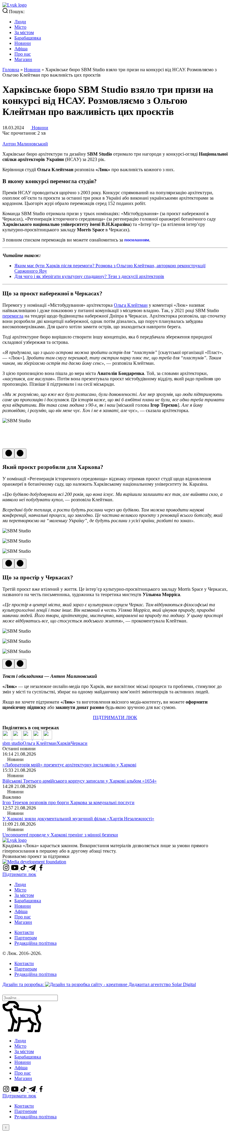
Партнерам (25, 937)
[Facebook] (7, 737)
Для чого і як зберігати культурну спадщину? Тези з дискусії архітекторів (89, 276)
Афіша (21, 48)
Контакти (24, 932)
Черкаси (79, 743)
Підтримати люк (19, 874)
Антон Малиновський (25, 143)
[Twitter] (18, 737)
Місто (20, 27)
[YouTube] (15, 868)
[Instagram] (6, 868)
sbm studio (12, 743)
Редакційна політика (35, 943)
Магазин (23, 59)
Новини (22, 43)
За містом (24, 32)
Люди (20, 21)
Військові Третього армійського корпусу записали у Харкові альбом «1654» (79, 780)
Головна (10, 69)
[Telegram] (38, 737)
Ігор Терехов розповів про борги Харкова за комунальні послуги (68, 802)
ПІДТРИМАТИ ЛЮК (115, 717)
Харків (64, 743)
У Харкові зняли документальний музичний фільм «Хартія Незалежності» (78, 818)
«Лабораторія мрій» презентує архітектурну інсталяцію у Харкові (69, 764)
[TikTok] (24, 868)
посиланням (136, 239)
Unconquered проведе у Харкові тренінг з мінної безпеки (60, 834)
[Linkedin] (28, 737)
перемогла (12, 315)
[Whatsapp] (47, 737)
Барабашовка (27, 37)
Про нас (22, 54)
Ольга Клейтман (131, 305)
